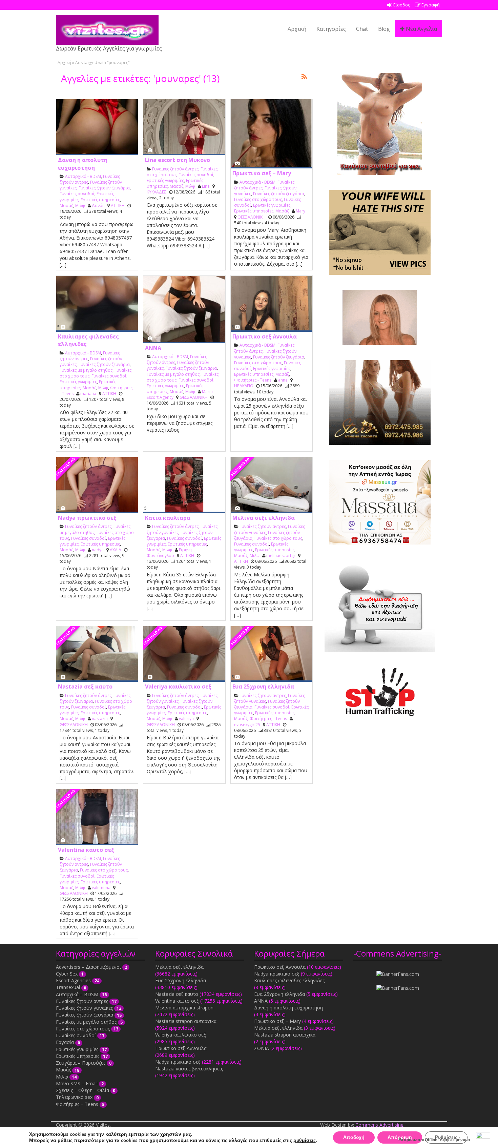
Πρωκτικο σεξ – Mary (261, 173)
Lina (206, 186)
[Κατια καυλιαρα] (184, 485)
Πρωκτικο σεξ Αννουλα (264, 336)
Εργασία (65, 1042)
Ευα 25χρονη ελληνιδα (263, 686)
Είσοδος (401, 5)
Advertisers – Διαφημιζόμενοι (88, 967)
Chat (362, 29)
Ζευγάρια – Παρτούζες (80, 1063)
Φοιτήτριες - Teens (252, 380)
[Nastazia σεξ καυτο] (97, 654)
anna (283, 380)
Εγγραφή (430, 5)
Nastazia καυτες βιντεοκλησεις (189, 1068)
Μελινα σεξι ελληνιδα (263, 517)
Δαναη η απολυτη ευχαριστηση (82, 163)
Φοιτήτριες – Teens (77, 1104)
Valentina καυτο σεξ (86, 850)
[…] (63, 265)
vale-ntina (101, 887)
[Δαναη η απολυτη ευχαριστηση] (97, 127)
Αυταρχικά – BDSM (77, 994)
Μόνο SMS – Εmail (77, 1083)
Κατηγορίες (331, 29)
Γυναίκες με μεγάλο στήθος (86, 370)
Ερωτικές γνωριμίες (165, 180)
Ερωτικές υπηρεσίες (100, 200)
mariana (88, 393)
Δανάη (98, 205)
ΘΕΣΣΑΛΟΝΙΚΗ (251, 217)
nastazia (100, 718)
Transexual (68, 987)
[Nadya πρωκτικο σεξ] (97, 485)
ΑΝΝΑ (153, 348)
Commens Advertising (379, 1125)
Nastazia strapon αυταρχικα (185, 1021)
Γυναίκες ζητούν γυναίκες (84, 1008)
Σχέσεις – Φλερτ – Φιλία (82, 1090)
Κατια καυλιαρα (167, 517)
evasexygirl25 (247, 724)
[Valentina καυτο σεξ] (97, 817)
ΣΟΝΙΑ (261, 1048)
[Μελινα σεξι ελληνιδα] (271, 485)
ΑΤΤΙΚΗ (118, 205)
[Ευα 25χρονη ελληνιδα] (271, 654)
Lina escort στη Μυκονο (177, 160)
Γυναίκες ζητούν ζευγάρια (104, 188)
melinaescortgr (280, 555)
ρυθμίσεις (304, 1140)
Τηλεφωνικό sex (74, 1097)
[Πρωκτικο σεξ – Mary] (271, 133)
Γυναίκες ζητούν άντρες (175, 169)
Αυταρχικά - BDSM (83, 176)
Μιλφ (80, 205)
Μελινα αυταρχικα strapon (184, 1007)
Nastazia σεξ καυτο (85, 686)
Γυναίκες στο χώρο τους (258, 199)
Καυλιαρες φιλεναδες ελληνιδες (289, 980)
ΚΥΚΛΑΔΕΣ (156, 192)
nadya (98, 550)
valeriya (186, 718)
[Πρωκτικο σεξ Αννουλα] (271, 304)
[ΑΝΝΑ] (184, 309)
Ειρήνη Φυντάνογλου (169, 552)
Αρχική (297, 29)
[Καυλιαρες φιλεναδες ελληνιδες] (97, 304)
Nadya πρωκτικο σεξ (87, 517)
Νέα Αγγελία (420, 29)
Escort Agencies (73, 980)
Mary (300, 211)
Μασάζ (66, 205)
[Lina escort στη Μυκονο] (184, 127)
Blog (384, 29)
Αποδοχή (354, 1137)
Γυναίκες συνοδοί (77, 194)
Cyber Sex (67, 973)
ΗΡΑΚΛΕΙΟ (243, 386)
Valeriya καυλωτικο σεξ (178, 686)
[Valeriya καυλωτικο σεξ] (184, 654)
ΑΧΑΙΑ (115, 550)
